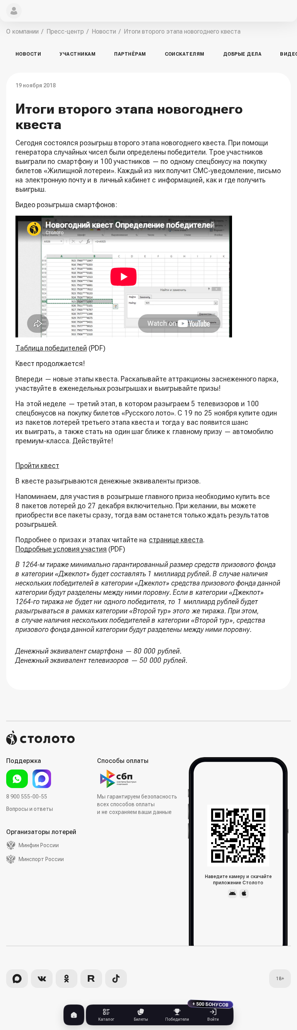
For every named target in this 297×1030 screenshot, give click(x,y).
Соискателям (185, 54)
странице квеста (176, 540)
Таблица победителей (51, 348)
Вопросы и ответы (29, 809)
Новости (28, 54)
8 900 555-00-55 (26, 796)
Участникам (78, 54)
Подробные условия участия (61, 549)
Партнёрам (130, 54)
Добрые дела (242, 54)
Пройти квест (37, 465)
